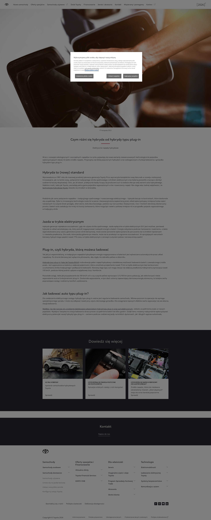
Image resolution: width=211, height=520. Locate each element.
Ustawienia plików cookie (84, 76)
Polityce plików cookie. (91, 70)
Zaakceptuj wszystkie (131, 76)
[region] (106, 67)
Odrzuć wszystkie (113, 76)
